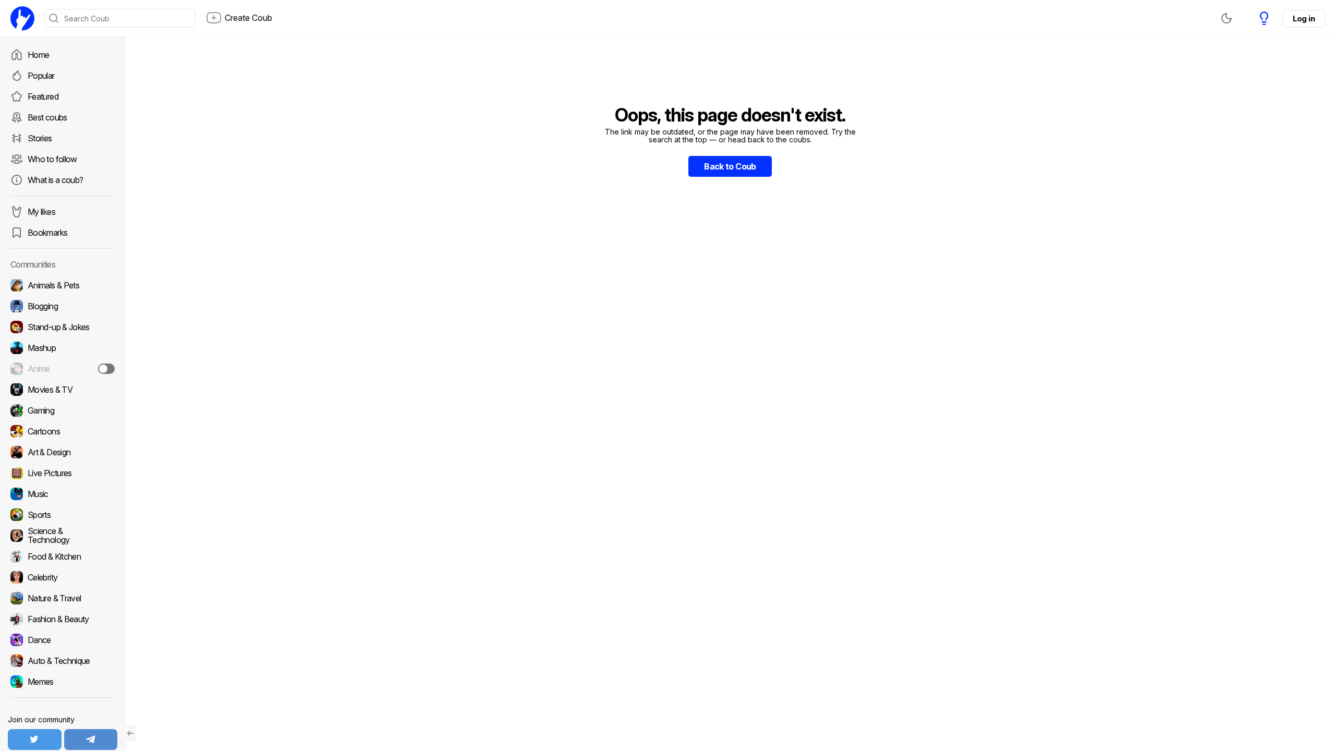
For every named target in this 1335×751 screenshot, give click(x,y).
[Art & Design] (62, 452)
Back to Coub (730, 166)
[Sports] (62, 514)
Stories (40, 138)
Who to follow (52, 159)
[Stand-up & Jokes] (62, 327)
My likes (41, 212)
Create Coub (248, 18)
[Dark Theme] (1226, 18)
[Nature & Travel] (62, 598)
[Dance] (62, 639)
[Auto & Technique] (62, 660)
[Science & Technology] (62, 535)
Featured (43, 96)
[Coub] (22, 18)
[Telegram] (91, 739)
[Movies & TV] (62, 389)
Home (38, 55)
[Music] (62, 493)
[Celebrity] (62, 577)
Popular (41, 75)
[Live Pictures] (62, 473)
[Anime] (62, 368)
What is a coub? (55, 180)
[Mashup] (62, 347)
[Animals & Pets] (62, 285)
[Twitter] (35, 739)
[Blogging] (62, 306)
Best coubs (47, 117)
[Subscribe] (106, 369)
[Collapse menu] (130, 733)
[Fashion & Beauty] (62, 619)
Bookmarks (47, 232)
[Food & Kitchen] (62, 556)
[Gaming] (62, 410)
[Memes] (62, 681)
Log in (1304, 18)
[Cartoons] (62, 431)
